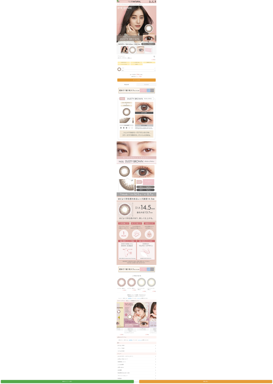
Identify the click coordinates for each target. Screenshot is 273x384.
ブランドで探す (121, 348)
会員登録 (129, 298)
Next (155, 319)
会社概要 (120, 370)
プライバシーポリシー (123, 375)
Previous (118, 319)
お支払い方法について (123, 359)
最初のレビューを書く (67, 381)
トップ (118, 4)
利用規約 (120, 378)
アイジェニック (125, 4)
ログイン (139, 298)
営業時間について (122, 361)
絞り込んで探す (121, 345)
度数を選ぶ (205, 381)
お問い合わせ (121, 367)
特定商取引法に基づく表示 (124, 372)
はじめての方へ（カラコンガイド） (126, 356)
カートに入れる (136, 79)
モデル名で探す (121, 351)
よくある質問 (121, 364)
